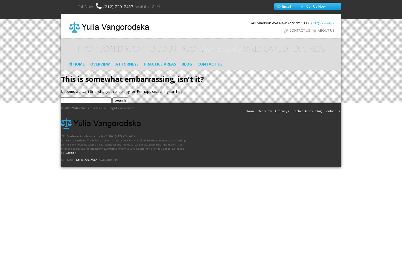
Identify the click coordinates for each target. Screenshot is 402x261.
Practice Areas (160, 64)
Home (79, 64)
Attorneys (127, 64)
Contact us (210, 64)
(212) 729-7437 (119, 6)
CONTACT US (299, 30)
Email (286, 6)
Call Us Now (316, 6)
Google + (71, 153)
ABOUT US (326, 30)
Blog (187, 64)
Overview (100, 64)
